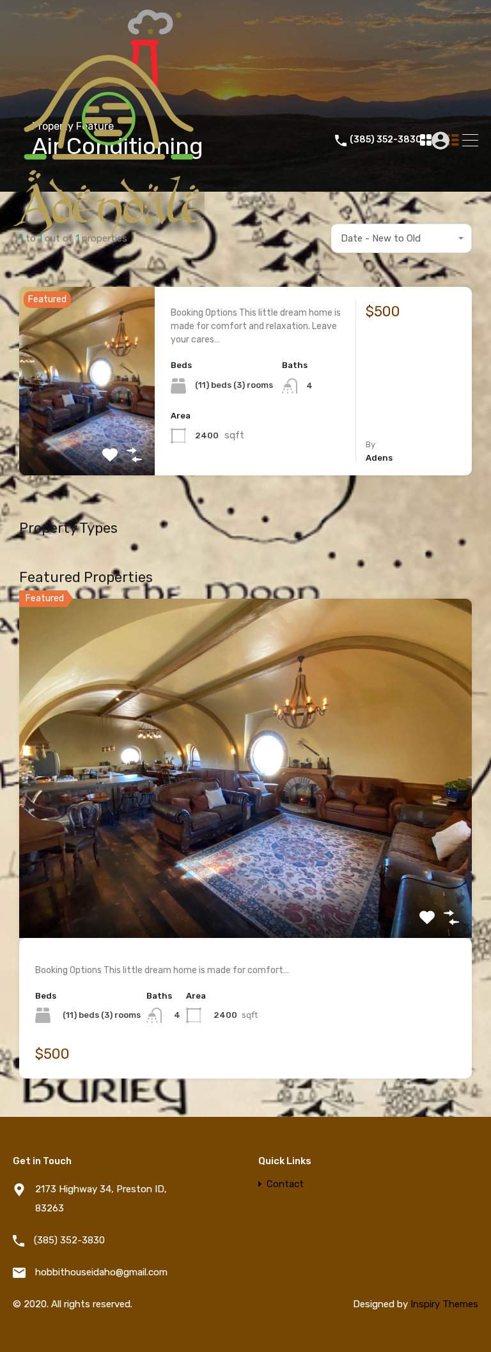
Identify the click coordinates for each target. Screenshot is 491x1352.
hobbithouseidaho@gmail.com (101, 1272)
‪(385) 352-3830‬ (386, 140)
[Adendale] (109, 265)
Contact (285, 1184)
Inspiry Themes (444, 1304)
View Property (87, 438)
